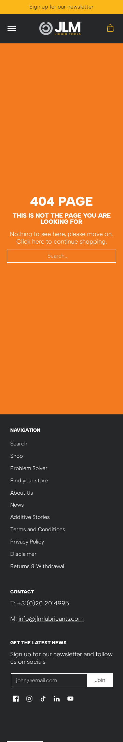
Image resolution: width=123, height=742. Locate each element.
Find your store (29, 480)
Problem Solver (28, 468)
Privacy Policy (27, 541)
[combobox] (61, 256)
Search (18, 443)
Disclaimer (23, 554)
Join (100, 680)
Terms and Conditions (37, 529)
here (38, 241)
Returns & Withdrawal (37, 566)
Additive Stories (30, 517)
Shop (16, 456)
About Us (21, 493)
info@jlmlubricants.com (51, 618)
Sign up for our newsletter (61, 6)
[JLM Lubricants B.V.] (60, 28)
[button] (110, 28)
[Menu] (11, 28)
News (17, 504)
